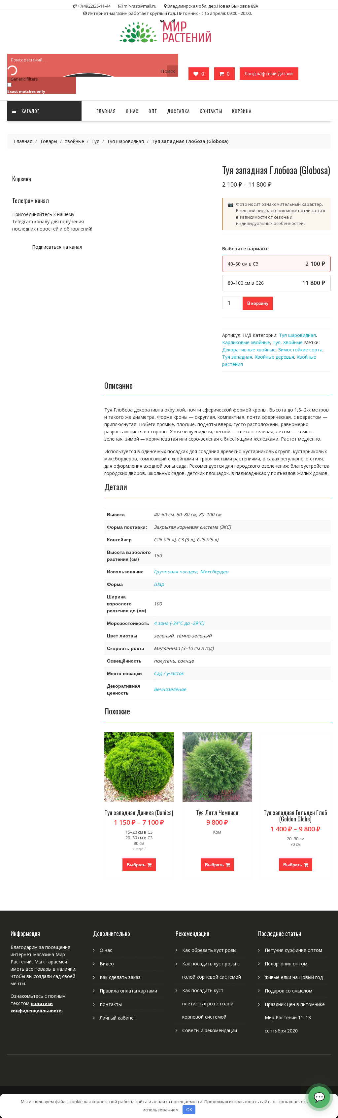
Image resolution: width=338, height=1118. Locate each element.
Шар (159, 584)
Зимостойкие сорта (300, 349)
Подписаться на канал (57, 247)
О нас (132, 110)
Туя (95, 141)
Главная (106, 110)
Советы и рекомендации (209, 1030)
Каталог (30, 110)
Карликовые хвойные (246, 342)
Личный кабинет (118, 1018)
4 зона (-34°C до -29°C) (179, 623)
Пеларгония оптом (286, 963)
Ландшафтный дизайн (269, 73)
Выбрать (136, 865)
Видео (107, 963)
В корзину (257, 303)
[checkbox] (40, 88)
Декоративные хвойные (249, 349)
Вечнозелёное (170, 689)
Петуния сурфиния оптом (293, 950)
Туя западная (237, 357)
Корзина (242, 110)
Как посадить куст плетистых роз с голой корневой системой (207, 1003)
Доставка (178, 110)
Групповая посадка (175, 571)
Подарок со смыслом (288, 991)
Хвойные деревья (274, 357)
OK (189, 1109)
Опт (153, 110)
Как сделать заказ (120, 977)
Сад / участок (169, 673)
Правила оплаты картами (128, 991)
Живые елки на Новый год (294, 977)
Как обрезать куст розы (209, 950)
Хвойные (74, 141)
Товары (48, 141)
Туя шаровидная (125, 141)
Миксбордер (214, 571)
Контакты (211, 110)
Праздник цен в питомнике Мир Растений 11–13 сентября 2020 (295, 1017)
